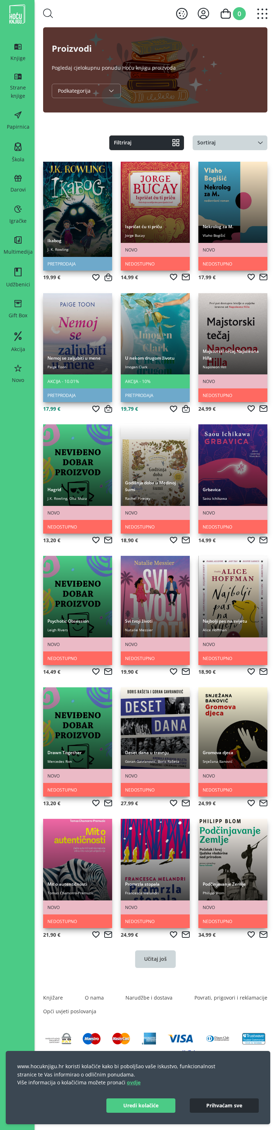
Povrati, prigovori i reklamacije (230, 997)
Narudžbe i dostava (148, 997)
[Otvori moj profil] (203, 13)
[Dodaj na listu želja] (96, 277)
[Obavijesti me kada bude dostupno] (186, 277)
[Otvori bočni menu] (262, 13)
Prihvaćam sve (224, 1105)
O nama (94, 997)
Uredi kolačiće (140, 1105)
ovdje (134, 1082)
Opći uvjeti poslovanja (69, 1011)
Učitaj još (155, 958)
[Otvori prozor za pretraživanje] (48, 13)
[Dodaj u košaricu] (108, 277)
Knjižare (53, 997)
